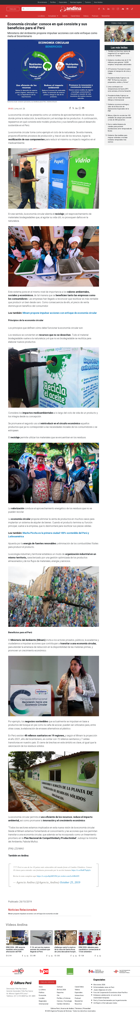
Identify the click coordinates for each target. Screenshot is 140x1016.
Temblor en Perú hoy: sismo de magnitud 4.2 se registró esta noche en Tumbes (119, 53)
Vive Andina (98, 2)
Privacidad (86, 1008)
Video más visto (119, 23)
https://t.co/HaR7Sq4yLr (81, 870)
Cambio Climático (63, 1004)
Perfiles (53, 2)
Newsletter (106, 16)
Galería (64, 16)
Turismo (88, 2)
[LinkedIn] (108, 9)
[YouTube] (113, 9)
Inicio (41, 987)
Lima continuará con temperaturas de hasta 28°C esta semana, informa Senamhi (119, 89)
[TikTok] (132, 9)
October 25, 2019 (70, 882)
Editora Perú (55, 1008)
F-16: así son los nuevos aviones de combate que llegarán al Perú (40, 949)
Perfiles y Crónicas (63, 998)
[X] (104, 9)
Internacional (43, 1004)
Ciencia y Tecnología (64, 1001)
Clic (58, 995)
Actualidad (53, 16)
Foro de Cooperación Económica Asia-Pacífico (111, 992)
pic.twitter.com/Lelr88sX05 (68, 876)
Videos (85, 16)
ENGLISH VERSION (47, 982)
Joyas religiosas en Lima (102, 990)
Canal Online (75, 16)
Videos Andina (16, 925)
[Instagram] (118, 9)
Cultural (59, 987)
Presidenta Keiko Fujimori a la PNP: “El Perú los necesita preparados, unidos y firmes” (118, 80)
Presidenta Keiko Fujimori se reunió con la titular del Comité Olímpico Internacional (119, 98)
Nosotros (78, 1004)
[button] (7, 941)
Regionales (43, 1001)
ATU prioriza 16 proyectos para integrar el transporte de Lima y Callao (119, 71)
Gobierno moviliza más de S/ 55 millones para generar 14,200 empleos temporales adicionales (119, 62)
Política (41, 992)
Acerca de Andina (67, 1008)
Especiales (63, 2)
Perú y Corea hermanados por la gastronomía (110, 1000)
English (13, 9)
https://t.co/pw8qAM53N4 (47, 876)
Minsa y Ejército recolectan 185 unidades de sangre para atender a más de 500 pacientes (119, 117)
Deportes (60, 992)
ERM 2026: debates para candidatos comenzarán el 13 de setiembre (89, 949)
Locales (42, 998)
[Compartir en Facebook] (22, 955)
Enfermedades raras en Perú (104, 987)
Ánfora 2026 (61, 990)
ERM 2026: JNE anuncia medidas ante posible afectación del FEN (15, 949)
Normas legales (76, 2)
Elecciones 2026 (99, 985)
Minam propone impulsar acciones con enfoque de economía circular (60, 313)
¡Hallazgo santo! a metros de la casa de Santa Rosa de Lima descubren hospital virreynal (65, 950)
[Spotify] (127, 9)
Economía (42, 995)
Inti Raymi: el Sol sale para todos (105, 1003)
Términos (78, 1008)
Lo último (41, 16)
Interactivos (79, 995)
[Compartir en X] (25, 955)
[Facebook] (99, 9)
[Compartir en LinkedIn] (27, 955)
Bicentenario (42, 2)
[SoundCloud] (123, 9)
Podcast (95, 16)
